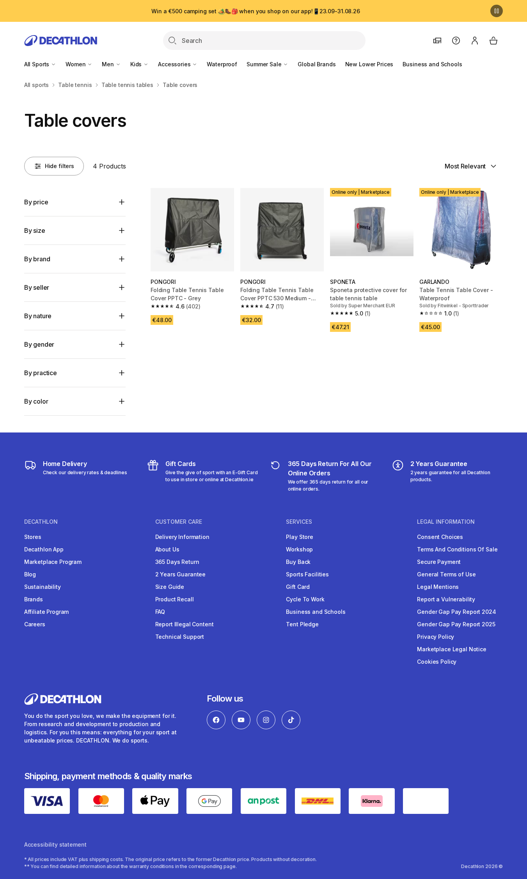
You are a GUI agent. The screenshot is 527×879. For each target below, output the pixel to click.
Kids (136, 64)
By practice (40, 373)
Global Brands (316, 64)
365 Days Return (177, 561)
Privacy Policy (435, 636)
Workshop (299, 549)
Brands (33, 599)
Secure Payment (439, 561)
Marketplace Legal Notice (451, 649)
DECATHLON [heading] (41, 522)
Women (76, 64)
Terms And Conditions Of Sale (457, 549)
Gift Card (298, 586)
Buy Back (298, 561)
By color (36, 401)
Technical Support (179, 636)
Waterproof (222, 64)
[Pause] (496, 11)
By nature (38, 316)
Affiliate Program (46, 611)
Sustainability (42, 586)
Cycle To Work (305, 599)
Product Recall (174, 599)
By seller (37, 287)
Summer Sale (265, 64)
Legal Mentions (438, 586)
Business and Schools (432, 64)
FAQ (160, 611)
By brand (37, 259)
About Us (167, 549)
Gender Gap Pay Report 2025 (456, 624)
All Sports (37, 64)
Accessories (175, 64)
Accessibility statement (55, 844)
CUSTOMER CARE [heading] (178, 522)
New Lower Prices (369, 64)
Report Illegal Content (184, 624)
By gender (39, 344)
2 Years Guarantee (180, 574)
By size (34, 230)
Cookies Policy (436, 661)
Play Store (299, 536)
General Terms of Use (446, 574)
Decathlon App (44, 549)
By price (36, 202)
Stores (32, 536)
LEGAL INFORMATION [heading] (446, 522)
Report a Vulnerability (446, 599)
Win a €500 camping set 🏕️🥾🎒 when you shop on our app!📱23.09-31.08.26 (255, 11)
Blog (30, 574)
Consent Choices (440, 536)
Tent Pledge (302, 624)
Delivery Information (182, 536)
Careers (34, 624)
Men (108, 64)
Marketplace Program (53, 561)
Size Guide (170, 586)
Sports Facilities (307, 574)
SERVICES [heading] (299, 522)
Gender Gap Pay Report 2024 (456, 611)
